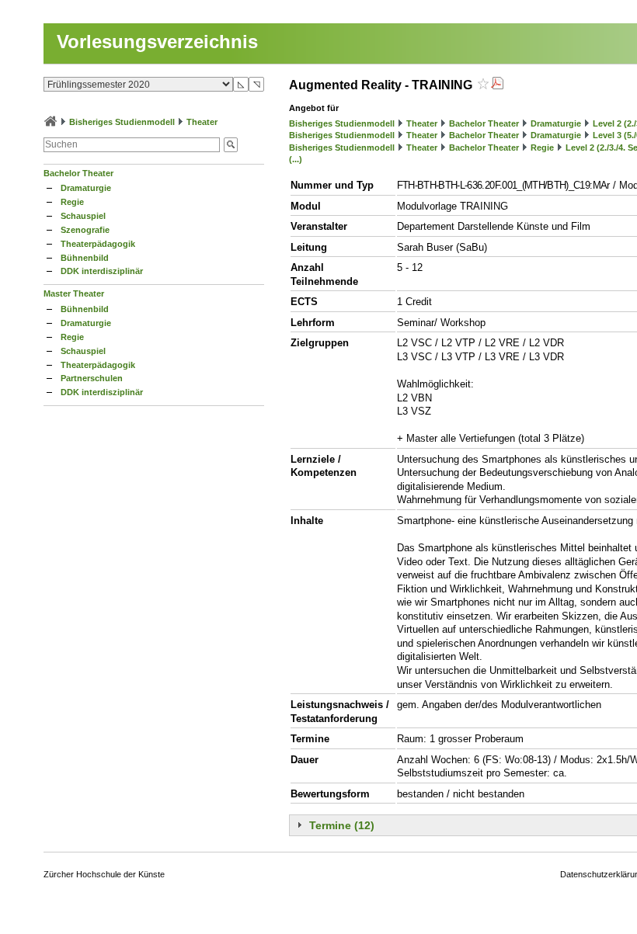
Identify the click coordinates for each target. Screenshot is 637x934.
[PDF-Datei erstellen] (497, 85)
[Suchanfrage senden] (231, 144)
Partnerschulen (92, 378)
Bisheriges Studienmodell (122, 122)
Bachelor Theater (78, 173)
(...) (295, 159)
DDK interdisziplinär (102, 271)
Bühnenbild (85, 257)
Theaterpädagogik (98, 243)
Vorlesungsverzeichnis (157, 41)
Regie (72, 202)
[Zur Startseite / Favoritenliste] (50, 122)
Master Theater (74, 293)
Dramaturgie (86, 188)
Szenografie (85, 229)
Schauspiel (83, 215)
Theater (202, 122)
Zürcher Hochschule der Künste (104, 874)
